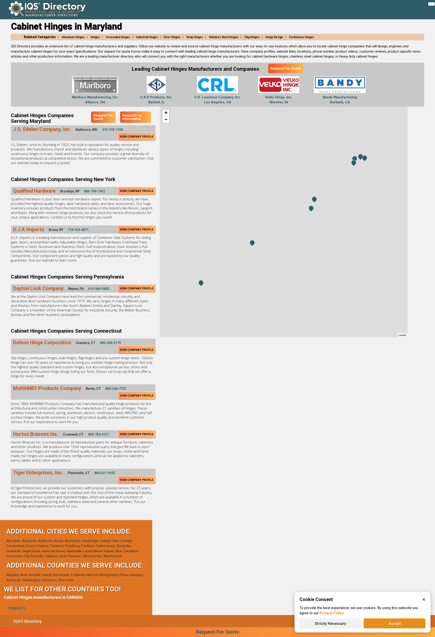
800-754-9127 (98, 434)
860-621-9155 (104, 473)
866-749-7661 (94, 191)
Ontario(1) (16, 608)
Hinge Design (274, 37)
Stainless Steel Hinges (224, 37)
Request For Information (132, 117)
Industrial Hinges (147, 37)
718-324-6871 (78, 230)
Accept (395, 623)
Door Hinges (172, 37)
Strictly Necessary (330, 623)
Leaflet (402, 335)
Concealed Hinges (118, 37)
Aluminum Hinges (73, 37)
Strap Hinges (194, 37)
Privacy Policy (331, 613)
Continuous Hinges (301, 37)
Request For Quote (286, 68)
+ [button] (165, 113)
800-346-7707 (115, 388)
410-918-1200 (112, 129)
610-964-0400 (98, 289)
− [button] (165, 119)
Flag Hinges (252, 37)
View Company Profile (136, 136)
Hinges (95, 37)
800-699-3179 (110, 343)
